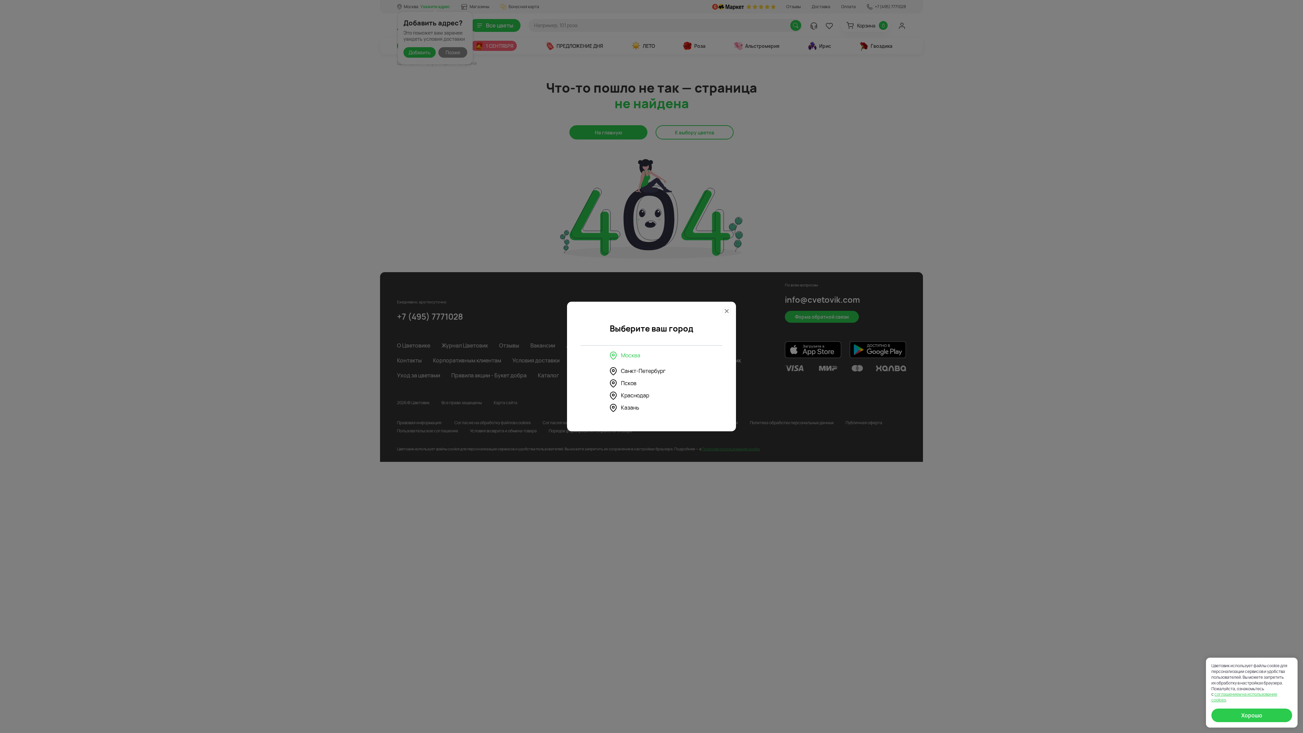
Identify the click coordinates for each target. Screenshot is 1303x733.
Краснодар (635, 395)
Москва (630, 355)
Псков (629, 383)
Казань (630, 407)
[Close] (726, 311)
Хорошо (1251, 715)
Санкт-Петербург (643, 371)
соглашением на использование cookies (1244, 697)
